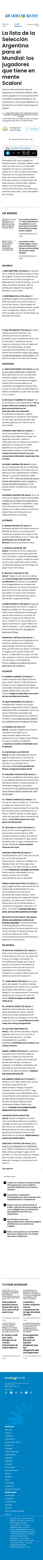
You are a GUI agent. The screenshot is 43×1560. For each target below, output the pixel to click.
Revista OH (9, 1445)
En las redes (10, 1467)
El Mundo (8, 1461)
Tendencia (9, 1486)
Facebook (6, 1392)
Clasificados (10, 1495)
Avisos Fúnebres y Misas (14, 1511)
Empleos (8, 1505)
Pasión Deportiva (18, 25)
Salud (7, 1480)
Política (8, 1433)
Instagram (11, 1392)
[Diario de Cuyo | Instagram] (28, 16)
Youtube (26, 1392)
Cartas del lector (12, 1470)
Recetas (8, 1464)
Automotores (10, 1502)
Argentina (9, 1458)
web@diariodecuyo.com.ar (20, 1527)
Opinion (8, 1473)
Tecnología (9, 1483)
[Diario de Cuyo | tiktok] (36, 16)
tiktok (16, 1392)
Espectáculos (10, 1455)
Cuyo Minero (10, 1439)
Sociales (8, 1476)
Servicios (8, 1508)
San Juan (8, 1429)
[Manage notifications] (38, 1541)
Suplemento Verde (12, 1442)
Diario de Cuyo (5, 25)
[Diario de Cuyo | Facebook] (23, 16)
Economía (9, 1436)
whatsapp (31, 1392)
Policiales (8, 1448)
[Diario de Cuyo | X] (32, 16)
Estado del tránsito (12, 1489)
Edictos (8, 1514)
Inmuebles (9, 1498)
